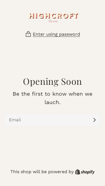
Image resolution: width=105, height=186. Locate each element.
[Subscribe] (94, 120)
